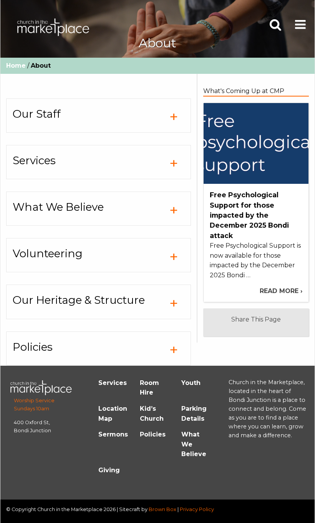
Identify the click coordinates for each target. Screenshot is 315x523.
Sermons (113, 434)
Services (112, 382)
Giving (109, 470)
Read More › (281, 291)
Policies (153, 434)
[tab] (98, 115)
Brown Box (162, 509)
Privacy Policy (197, 509)
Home (16, 65)
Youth (191, 382)
